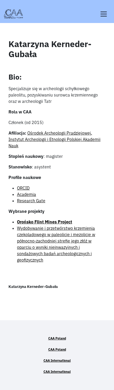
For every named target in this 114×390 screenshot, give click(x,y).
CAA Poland (57, 338)
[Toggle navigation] (104, 10)
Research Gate (31, 200)
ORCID (23, 188)
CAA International (57, 361)
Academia (26, 194)
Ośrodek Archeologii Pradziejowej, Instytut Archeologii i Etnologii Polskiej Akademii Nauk (54, 139)
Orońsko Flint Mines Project (44, 221)
